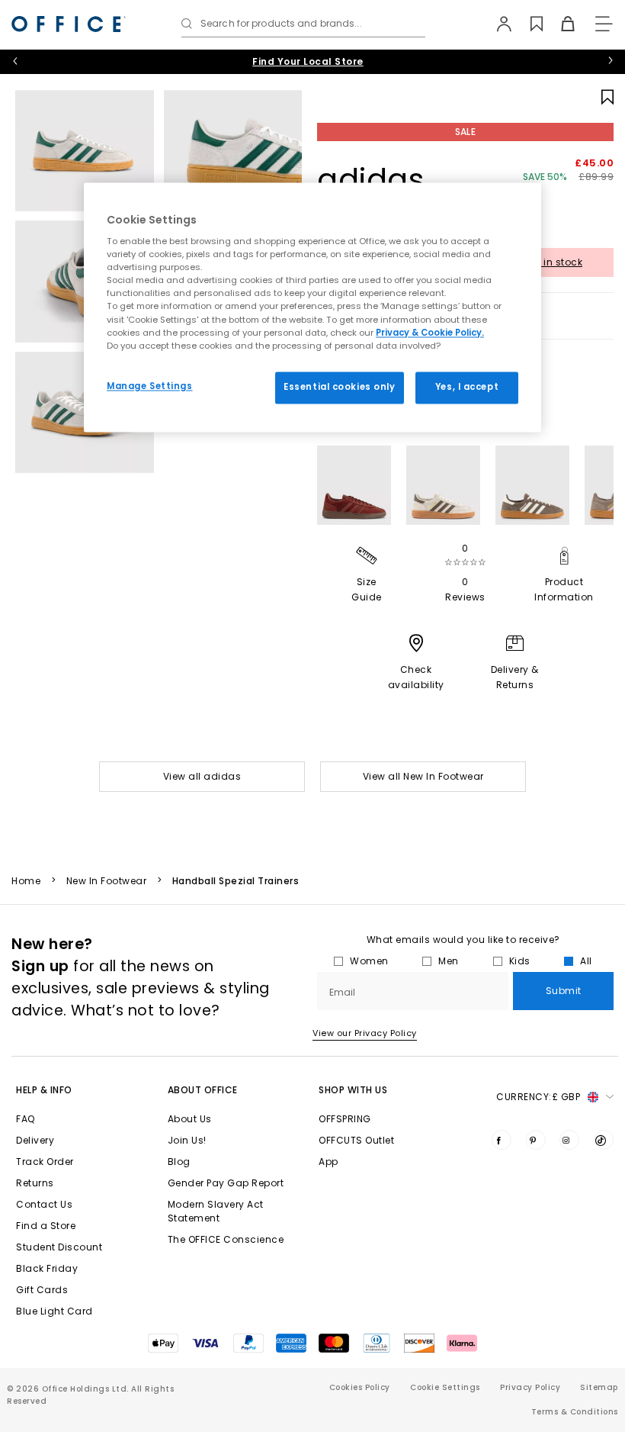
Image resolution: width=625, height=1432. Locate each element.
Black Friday (47, 1268)
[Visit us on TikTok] (604, 1140)
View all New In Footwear (423, 776)
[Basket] (559, 24)
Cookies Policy (359, 1387)
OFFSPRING (345, 1118)
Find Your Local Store (308, 61)
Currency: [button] (538, 1096)
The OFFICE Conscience (226, 1239)
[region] (312, 307)
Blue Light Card (54, 1311)
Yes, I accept (466, 387)
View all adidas (202, 776)
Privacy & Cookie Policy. (430, 333)
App (328, 1161)
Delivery (35, 1140)
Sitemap (599, 1387)
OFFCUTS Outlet (356, 1140)
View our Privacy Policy (364, 1033)
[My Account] (496, 24)
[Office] (68, 24)
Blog (179, 1161)
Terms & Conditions (574, 1412)
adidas (371, 179)
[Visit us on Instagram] (569, 1140)
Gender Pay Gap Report (226, 1182)
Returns (35, 1182)
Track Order (45, 1161)
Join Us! (187, 1140)
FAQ (25, 1118)
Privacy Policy (530, 1387)
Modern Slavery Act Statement (216, 1211)
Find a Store (45, 1225)
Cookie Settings (445, 1387)
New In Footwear (106, 881)
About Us (190, 1118)
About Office (203, 1089)
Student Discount (59, 1247)
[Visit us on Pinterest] (536, 1140)
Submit (564, 990)
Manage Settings (150, 386)
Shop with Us (353, 1089)
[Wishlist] (528, 24)
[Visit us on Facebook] (501, 1140)
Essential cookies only (340, 387)
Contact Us (44, 1204)
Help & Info (44, 1089)
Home (25, 881)
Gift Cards (42, 1289)
